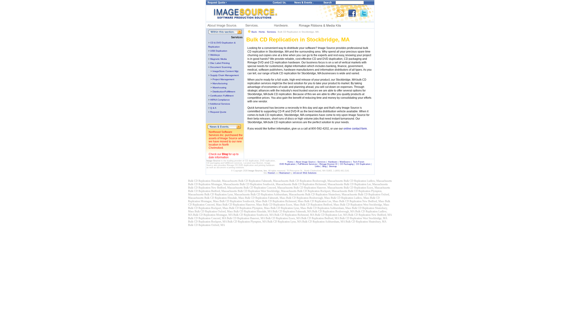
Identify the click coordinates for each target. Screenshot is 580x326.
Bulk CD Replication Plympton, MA (247, 221)
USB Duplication (218, 51)
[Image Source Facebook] (354, 15)
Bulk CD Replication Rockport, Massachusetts (322, 191)
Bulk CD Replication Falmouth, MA (292, 211)
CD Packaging (346, 164)
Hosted (271, 173)
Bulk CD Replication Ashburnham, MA (323, 221)
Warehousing (219, 87)
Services (321, 162)
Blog (225, 154)
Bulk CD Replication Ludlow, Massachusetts (368, 180)
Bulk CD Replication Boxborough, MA (333, 211)
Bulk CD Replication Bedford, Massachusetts (212, 191)
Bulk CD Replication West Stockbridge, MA (363, 218)
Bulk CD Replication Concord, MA (207, 218)
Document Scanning (221, 67)
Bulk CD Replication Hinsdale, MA (253, 211)
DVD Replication (287, 164)
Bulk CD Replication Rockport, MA (207, 221)
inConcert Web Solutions (305, 173)
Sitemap (333, 166)
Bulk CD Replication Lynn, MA (284, 221)
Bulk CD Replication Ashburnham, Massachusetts (277, 194)
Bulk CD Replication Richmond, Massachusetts (317, 184)
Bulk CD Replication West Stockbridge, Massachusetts (267, 191)
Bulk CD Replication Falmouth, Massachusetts (263, 180)
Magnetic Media (218, 59)
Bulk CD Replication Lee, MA (331, 214)
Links (317, 166)
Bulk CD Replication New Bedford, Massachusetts (215, 187)
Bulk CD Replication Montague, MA (213, 214)
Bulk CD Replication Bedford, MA (320, 218)
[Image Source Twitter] (367, 15)
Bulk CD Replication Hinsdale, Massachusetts (213, 180)
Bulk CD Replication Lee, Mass (321, 201)
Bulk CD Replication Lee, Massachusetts (366, 184)
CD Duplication (363, 164)
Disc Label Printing (220, 63)
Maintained (284, 173)
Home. (262, 32)
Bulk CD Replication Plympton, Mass (249, 208)
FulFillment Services (307, 164)
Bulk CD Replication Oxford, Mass (214, 211)
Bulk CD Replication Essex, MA (283, 218)
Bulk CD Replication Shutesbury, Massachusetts (331, 194)
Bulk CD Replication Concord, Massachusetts (268, 187)
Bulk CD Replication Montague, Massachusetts (213, 184)
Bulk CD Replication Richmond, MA (294, 214)
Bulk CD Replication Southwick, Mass (240, 201)
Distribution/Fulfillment (224, 91)
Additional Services (220, 104)
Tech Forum (358, 162)
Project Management (223, 79)
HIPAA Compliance (220, 99)
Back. (254, 32)
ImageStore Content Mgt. (226, 71)
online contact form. (355, 128)
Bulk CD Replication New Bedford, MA (370, 214)
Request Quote (218, 112)
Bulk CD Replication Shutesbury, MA (366, 221)
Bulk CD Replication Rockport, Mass (208, 208)
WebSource (345, 162)
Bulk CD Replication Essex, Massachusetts (367, 187)
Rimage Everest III (328, 164)
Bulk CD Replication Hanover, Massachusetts (318, 187)
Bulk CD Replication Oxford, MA (206, 225)
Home (290, 162)
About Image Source (305, 162)
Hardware (332, 162)
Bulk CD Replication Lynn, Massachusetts (227, 194)
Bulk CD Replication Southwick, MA (253, 214)
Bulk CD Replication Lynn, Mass (288, 208)
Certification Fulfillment (222, 95)
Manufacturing (220, 83)
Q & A (213, 108)
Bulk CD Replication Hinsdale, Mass (224, 197)
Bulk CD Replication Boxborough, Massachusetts (316, 180)
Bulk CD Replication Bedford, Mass (319, 204)
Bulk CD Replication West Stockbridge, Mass (364, 204)
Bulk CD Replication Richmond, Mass (283, 201)
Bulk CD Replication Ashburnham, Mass (329, 208)
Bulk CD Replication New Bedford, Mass (361, 201)
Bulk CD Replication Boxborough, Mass (308, 197)
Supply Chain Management (224, 75)
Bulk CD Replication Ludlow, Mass (350, 197)
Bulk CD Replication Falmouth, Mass (265, 197)
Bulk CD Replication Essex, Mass (281, 204)
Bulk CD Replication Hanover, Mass (242, 204)
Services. (271, 32)
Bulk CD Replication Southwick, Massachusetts (265, 184)
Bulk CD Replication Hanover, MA (246, 218)
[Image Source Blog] (342, 15)
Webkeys (215, 55)
